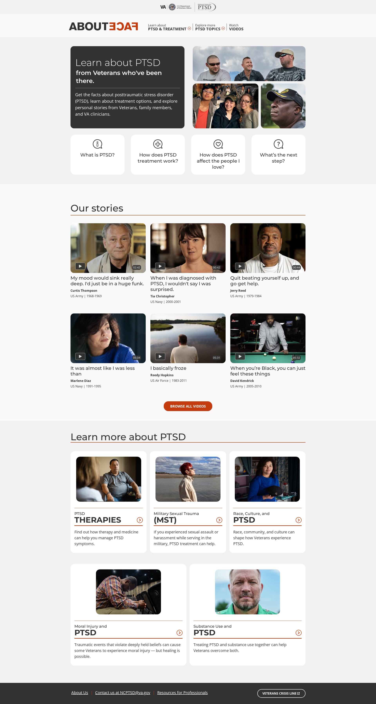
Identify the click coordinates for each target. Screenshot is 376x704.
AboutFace (103, 26)
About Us (79, 692)
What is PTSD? (97, 155)
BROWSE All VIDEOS (188, 406)
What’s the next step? (278, 158)
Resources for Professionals (182, 692)
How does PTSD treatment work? (158, 158)
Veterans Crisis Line (279, 693)
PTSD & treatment (167, 27)
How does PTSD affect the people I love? (218, 161)
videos (236, 27)
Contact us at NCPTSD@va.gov (122, 692)
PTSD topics (207, 27)
